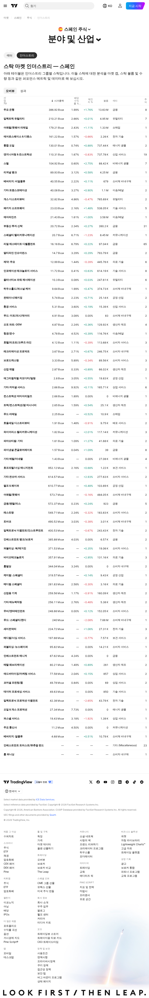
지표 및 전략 (87, 887)
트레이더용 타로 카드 (49, 937)
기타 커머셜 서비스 (14, 387)
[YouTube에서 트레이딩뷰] (105, 782)
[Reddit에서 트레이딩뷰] (141, 782)
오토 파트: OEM (13, 324)
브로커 (41, 863)
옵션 (6, 933)
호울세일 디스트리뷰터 (17, 422)
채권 (6, 855)
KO (110, 6)
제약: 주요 (9, 261)
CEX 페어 (9, 863)
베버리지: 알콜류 (13, 736)
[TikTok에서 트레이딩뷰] (134, 782)
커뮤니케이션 (120, 234)
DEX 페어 (9, 867)
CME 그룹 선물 (46, 883)
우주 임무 (42, 906)
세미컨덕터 (10, 628)
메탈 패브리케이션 (14, 664)
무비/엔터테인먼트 (14, 610)
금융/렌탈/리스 (12, 503)
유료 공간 (85, 899)
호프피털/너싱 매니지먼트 (18, 467)
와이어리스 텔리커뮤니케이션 (20, 431)
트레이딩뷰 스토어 (48, 933)
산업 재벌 (9, 369)
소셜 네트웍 (86, 836)
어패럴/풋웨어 (12, 494)
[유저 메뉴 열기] (120, 6)
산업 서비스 (119, 154)
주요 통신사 (10, 727)
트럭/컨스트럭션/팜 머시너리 (20, 405)
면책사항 (42, 957)
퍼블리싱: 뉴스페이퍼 (16, 646)
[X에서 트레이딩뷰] (90, 782)
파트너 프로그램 (130, 871)
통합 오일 (9, 145)
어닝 (6, 906)
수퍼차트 (9, 836)
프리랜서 (85, 895)
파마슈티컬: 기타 (13, 440)
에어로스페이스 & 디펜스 (18, 136)
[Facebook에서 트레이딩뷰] (98, 782)
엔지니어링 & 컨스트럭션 (18, 154)
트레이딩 (85, 867)
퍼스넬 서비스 (11, 718)
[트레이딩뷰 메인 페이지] (14, 5)
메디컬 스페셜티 (13, 584)
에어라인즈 (10, 217)
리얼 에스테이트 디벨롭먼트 (19, 243)
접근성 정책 (44, 969)
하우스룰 (85, 852)
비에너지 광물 (121, 163)
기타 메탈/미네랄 (13, 458)
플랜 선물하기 (45, 848)
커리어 (41, 918)
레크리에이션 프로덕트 (17, 351)
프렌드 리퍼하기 (89, 844)
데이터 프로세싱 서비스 (17, 691)
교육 (82, 871)
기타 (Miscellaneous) (125, 745)
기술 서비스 (119, 208)
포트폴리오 (10, 925)
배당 (6, 910)
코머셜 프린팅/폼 (13, 682)
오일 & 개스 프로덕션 (15, 709)
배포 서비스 (119, 422)
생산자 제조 (119, 324)
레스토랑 (9, 512)
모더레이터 (86, 856)
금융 (115, 109)
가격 (40, 840)
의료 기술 (118, 261)
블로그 (41, 910)
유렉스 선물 (44, 887)
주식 (6, 847)
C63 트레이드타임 (48, 941)
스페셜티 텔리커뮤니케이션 (19, 234)
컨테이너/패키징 (13, 297)
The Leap (43, 871)
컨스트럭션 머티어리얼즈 (18, 396)
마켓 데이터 (44, 844)
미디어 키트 (44, 922)
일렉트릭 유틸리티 (14, 118)
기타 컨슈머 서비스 (14, 476)
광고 (123, 863)
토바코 (7, 521)
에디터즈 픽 (86, 875)
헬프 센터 (42, 914)
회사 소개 (42, 902)
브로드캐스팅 (11, 360)
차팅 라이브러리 (130, 840)
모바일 (7, 953)
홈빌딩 (7, 566)
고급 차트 (126, 848)
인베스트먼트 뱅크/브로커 (18, 539)
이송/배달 (118, 190)
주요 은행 (9, 109)
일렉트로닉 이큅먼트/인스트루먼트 (23, 530)
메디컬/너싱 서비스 (14, 637)
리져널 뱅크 (10, 172)
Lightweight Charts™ (133, 844)
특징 (40, 836)
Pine (6, 871)
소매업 (116, 127)
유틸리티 (118, 118)
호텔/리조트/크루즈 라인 (17, 342)
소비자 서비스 (121, 342)
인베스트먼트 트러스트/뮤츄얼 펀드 (24, 745)
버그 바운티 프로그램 (49, 977)
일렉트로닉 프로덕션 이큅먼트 (21, 700)
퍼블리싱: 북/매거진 (15, 548)
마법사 (83, 891)
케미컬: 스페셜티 (13, 575)
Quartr (53, 814)
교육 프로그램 (129, 875)
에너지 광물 (119, 145)
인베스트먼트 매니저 (15, 655)
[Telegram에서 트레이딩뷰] (127, 782)
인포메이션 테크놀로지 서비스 (21, 270)
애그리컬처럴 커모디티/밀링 (20, 378)
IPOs (6, 914)
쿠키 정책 (42, 965)
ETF (6, 851)
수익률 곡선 (10, 929)
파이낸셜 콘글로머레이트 (18, 449)
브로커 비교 (44, 867)
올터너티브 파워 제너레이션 (19, 279)
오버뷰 (41, 859)
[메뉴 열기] (5, 6)
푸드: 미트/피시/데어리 (17, 315)
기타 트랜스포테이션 (15, 190)
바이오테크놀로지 (14, 557)
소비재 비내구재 (122, 181)
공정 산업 (118, 297)
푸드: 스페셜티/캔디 (15, 619)
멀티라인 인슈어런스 (15, 252)
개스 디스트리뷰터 (14, 199)
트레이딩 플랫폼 (130, 852)
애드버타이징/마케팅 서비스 (20, 673)
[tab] (9, 55)
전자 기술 (118, 136)
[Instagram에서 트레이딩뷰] (112, 782)
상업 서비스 (119, 387)
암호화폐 (9, 859)
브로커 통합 (128, 867)
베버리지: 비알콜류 (14, 181)
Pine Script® (11, 941)
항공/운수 (9, 333)
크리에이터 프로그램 (91, 848)
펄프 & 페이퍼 (11, 485)
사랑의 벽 (85, 840)
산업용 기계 (10, 593)
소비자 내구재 (121, 351)
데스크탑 (9, 957)
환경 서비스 (10, 306)
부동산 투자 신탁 (13, 225)
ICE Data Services (45, 799)
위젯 (123, 836)
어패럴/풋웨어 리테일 (16, 127)
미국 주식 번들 (45, 891)
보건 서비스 (119, 467)
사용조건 (42, 953)
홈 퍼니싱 (9, 754)
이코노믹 (9, 902)
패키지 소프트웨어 (14, 208)
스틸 (6, 163)
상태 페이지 (44, 981)
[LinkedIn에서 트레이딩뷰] (119, 782)
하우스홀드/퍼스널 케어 (17, 288)
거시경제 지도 (12, 937)
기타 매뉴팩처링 (13, 602)
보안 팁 (41, 973)
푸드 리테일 (10, 413)
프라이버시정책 (46, 961)
